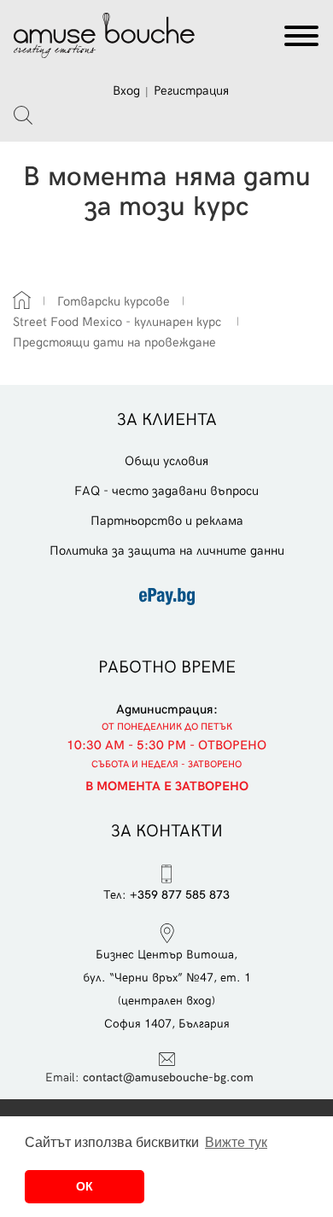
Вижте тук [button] (236, 1142)
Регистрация (191, 90)
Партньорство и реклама (167, 520)
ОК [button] (84, 1186)
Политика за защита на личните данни (167, 550)
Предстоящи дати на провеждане (114, 342)
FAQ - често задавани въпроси (166, 490)
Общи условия (166, 461)
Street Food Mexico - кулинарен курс (119, 321)
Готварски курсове (113, 301)
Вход (126, 90)
